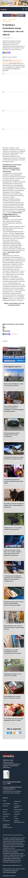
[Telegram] (7, 53)
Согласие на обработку (9, 787)
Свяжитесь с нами (8, 760)
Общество (17, 814)
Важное (16, 803)
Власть (5, 812)
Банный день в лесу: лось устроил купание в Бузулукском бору (13, 528)
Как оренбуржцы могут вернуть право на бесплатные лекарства (12, 697)
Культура (5, 816)
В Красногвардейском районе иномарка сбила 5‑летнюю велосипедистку (11, 434)
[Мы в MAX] (20, 733)
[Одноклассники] (5, 53)
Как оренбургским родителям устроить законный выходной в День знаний (13, 481)
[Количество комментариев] (14, 388)
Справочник (17, 801)
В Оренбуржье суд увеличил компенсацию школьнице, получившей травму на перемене (12, 651)
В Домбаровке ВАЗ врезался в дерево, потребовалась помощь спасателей (14, 458)
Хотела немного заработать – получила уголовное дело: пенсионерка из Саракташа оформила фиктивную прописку (14, 408)
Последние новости (12, 366)
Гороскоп (5, 806)
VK (3, 326)
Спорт (15, 816)
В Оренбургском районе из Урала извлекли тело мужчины (12, 674)
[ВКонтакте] (3, 53)
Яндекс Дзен (6, 331)
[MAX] (9, 53)
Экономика (6, 814)
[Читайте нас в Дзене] (17, 733)
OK (3, 329)
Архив (4, 800)
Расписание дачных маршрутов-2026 (7, 826)
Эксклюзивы (6, 803)
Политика (17, 812)
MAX (4, 327)
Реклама (5, 809)
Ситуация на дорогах (17, 806)
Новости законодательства (19, 821)
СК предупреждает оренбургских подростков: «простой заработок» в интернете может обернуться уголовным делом (13, 578)
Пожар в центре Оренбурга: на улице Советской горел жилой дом (13, 384)
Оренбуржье (6, 820)
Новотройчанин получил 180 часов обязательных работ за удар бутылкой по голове (14, 627)
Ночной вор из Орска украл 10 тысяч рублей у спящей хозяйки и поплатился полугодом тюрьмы (13, 603)
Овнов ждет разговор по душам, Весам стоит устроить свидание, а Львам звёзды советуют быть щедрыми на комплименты (12, 552)
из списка (13, 872)
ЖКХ (4, 818)
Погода (16, 818)
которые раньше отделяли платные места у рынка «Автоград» (12, 61)
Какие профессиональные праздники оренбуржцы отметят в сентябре (13, 719)
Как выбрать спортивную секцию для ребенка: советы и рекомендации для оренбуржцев (14, 505)
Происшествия (18, 809)
